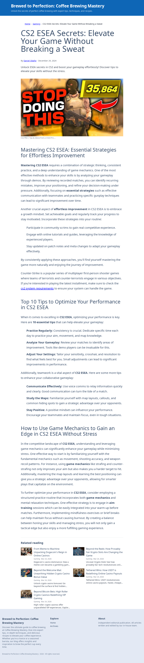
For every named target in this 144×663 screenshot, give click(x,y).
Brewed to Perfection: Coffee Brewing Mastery (57, 6)
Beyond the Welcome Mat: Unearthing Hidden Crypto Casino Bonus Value (52, 573)
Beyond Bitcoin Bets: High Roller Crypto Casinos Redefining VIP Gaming (51, 595)
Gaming (36, 24)
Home (27, 24)
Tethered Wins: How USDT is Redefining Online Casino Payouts (104, 572)
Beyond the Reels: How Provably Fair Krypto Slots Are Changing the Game (104, 552)
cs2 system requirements (37, 288)
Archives (54, 626)
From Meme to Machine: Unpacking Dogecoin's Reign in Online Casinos (50, 552)
